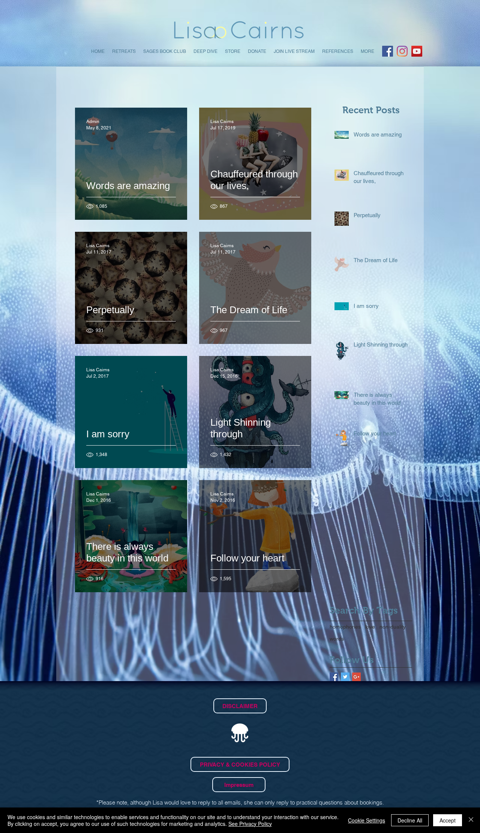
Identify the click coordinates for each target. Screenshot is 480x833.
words (337, 639)
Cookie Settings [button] (366, 820)
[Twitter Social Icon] (345, 676)
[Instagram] (402, 51)
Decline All (410, 820)
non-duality (393, 627)
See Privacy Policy (250, 823)
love (370, 627)
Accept (448, 820)
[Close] (471, 820)
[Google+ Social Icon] (356, 676)
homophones (345, 627)
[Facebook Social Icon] (387, 51)
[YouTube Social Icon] (416, 51)
